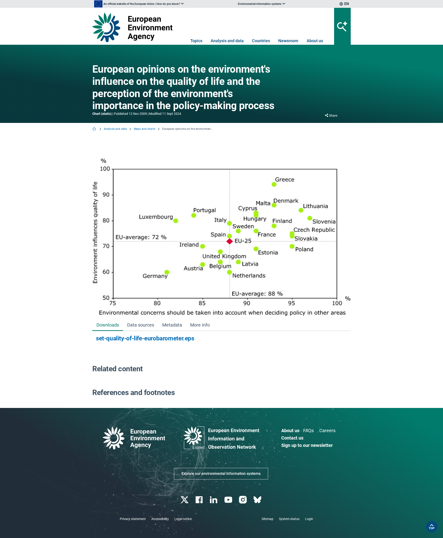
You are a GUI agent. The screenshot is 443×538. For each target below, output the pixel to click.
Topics (196, 40)
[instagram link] (243, 500)
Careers (327, 430)
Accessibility (160, 519)
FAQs (308, 430)
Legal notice (183, 519)
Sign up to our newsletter (307, 445)
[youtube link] (229, 500)
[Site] (134, 27)
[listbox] (139, 4)
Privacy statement (133, 519)
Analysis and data (227, 40)
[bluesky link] (258, 500)
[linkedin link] (214, 500)
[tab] (107, 325)
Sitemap (267, 519)
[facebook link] (200, 500)
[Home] (94, 129)
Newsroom (288, 40)
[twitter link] (185, 500)
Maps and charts (144, 129)
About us (315, 40)
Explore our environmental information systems (221, 473)
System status (289, 519)
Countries (261, 40)
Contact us (292, 438)
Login (309, 519)
